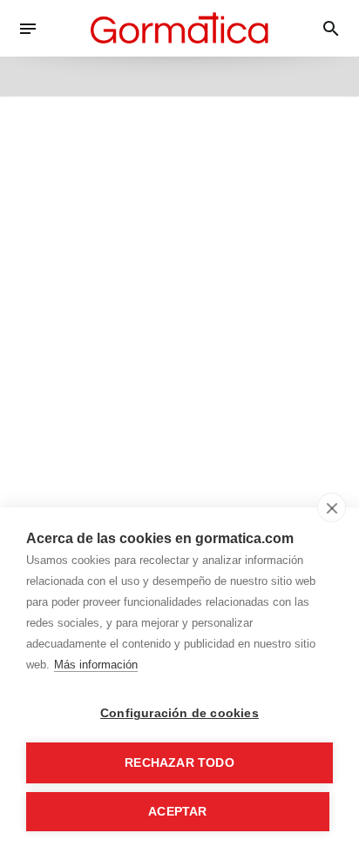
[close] (331, 507)
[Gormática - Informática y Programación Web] (179, 28)
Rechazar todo (179, 762)
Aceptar (177, 811)
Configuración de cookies (179, 713)
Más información (96, 664)
